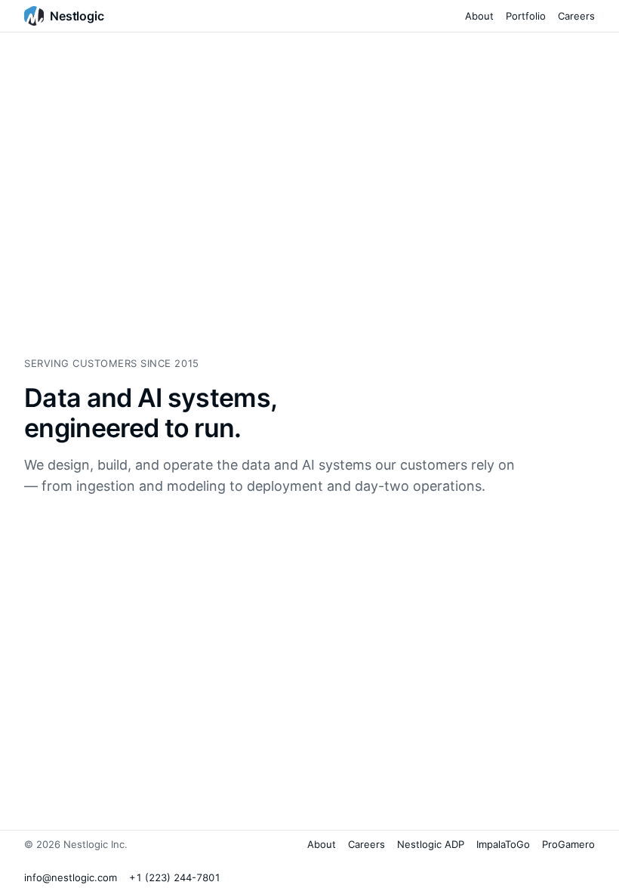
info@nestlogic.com (70, 877)
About (479, 16)
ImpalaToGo (503, 844)
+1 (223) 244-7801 (174, 877)
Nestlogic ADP (430, 844)
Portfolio (526, 16)
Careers (576, 16)
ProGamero (568, 844)
